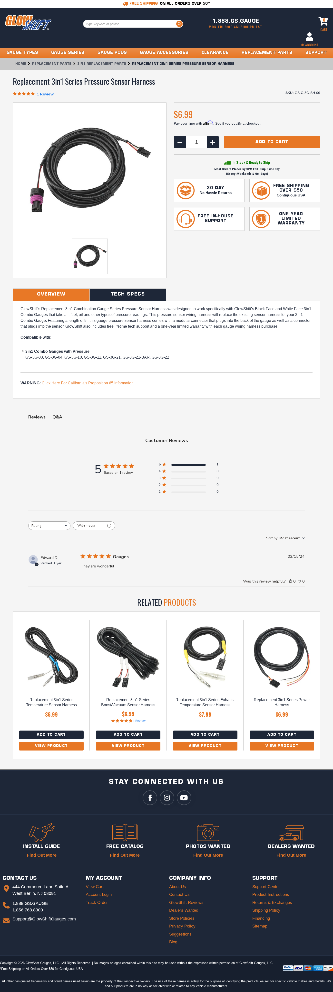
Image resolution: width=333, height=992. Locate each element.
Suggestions (180, 934)
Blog (173, 942)
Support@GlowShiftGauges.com (44, 919)
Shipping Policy (266, 910)
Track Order (97, 902)
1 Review (139, 721)
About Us (177, 886)
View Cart (95, 886)
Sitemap (259, 926)
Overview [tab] (51, 294)
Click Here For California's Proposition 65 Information (88, 383)
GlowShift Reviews (186, 902)
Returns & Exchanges (272, 902)
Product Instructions (270, 894)
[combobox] (49, 525)
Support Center (266, 886)
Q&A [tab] (57, 417)
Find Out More (42, 855)
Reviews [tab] (37, 417)
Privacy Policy (182, 926)
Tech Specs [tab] (128, 294)
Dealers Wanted (183, 910)
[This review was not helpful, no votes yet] (299, 581)
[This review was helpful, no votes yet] (290, 581)
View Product (51, 746)
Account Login (99, 894)
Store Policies (182, 918)
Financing (261, 918)
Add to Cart (51, 735)
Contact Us (179, 894)
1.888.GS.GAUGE (235, 21)
